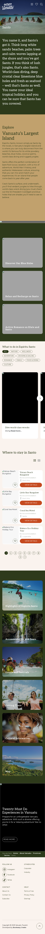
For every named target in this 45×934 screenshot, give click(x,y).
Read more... (16, 431)
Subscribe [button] (5, 899)
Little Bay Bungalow (29, 493)
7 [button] (33, 553)
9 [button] (20, 557)
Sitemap (27, 899)
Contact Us (6, 895)
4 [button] (20, 553)
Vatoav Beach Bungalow (26, 473)
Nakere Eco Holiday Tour (29, 529)
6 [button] (29, 553)
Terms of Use (29, 891)
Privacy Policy (29, 895)
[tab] (39, 460)
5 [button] (24, 553)
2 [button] (10, 553)
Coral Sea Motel (27, 510)
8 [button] (38, 553)
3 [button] (15, 553)
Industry (27, 872)
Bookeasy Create (19, 927)
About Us (5, 891)
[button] (15, 484)
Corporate (27, 868)
